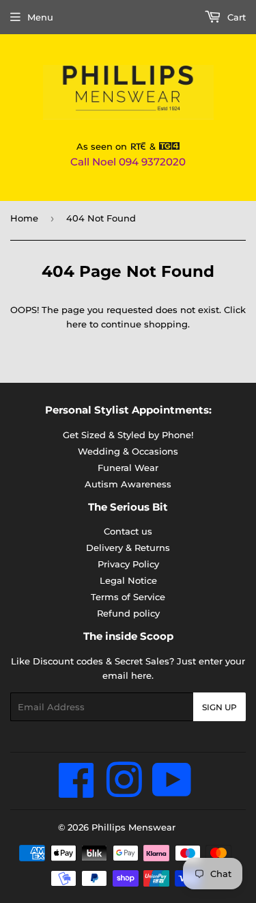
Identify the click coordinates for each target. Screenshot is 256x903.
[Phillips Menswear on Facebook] (77, 791)
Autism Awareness (128, 484)
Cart (235, 17)
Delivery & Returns (128, 547)
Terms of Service (128, 596)
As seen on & (117, 146)
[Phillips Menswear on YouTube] (172, 791)
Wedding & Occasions (128, 451)
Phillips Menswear (133, 827)
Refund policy (128, 613)
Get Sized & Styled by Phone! (128, 434)
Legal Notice (128, 580)
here (76, 324)
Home (24, 218)
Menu (40, 17)
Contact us (128, 531)
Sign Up (219, 707)
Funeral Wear (128, 467)
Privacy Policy (128, 563)
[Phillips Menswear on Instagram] (124, 791)
